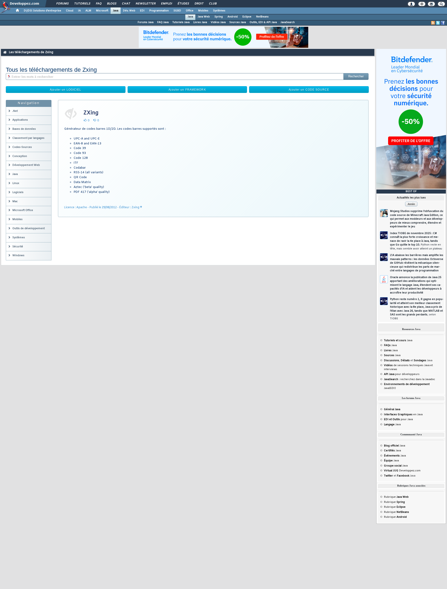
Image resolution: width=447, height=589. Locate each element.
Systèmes (219, 10)
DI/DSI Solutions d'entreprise (42, 10)
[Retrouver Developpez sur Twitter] (438, 23)
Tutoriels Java (181, 22)
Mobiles (203, 10)
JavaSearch (288, 22)
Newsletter (145, 4)
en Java (403, 414)
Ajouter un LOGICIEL (65, 89)
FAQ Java (163, 22)
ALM (88, 10)
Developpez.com (402, 470)
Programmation (159, 10)
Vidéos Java (218, 22)
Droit (199, 4)
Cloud (69, 10)
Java (115, 10)
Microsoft (102, 10)
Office (189, 10)
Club (212, 4)
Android (232, 16)
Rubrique (396, 497)
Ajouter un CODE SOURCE (309, 89)
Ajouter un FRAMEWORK (187, 89)
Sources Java (237, 22)
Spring (218, 16)
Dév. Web (129, 10)
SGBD (177, 10)
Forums (62, 4)
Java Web (204, 16)
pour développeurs (402, 374)
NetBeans (262, 16)
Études (183, 4)
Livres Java (200, 22)
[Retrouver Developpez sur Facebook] (443, 23)
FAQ (98, 4)
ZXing (90, 112)
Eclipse (246, 16)
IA (79, 10)
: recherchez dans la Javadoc (409, 379)
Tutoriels (82, 4)
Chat (125, 4)
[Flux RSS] (433, 23)
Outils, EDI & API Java (263, 22)
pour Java (398, 419)
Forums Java (145, 22)
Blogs (111, 4)
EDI (142, 10)
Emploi (166, 4)
